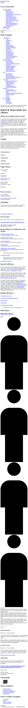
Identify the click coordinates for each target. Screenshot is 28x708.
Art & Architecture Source (6, 295)
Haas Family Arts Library (11, 18)
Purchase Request (10, 53)
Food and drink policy (5, 152)
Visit (4, 72)
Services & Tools (9, 62)
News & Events (6, 98)
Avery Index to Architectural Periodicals (9, 298)
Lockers (2, 155)
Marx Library (9, 21)
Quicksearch (8, 40)
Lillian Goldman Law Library (12, 20)
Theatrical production (19, 281)
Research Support (7, 60)
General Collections (10, 57)
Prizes (7, 92)
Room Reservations (10, 76)
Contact (7, 97)
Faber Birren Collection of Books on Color (13, 277)
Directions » (3, 186)
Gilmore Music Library (11, 17)
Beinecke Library (9, 12)
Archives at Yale (9, 45)
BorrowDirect (9, 51)
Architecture (13, 270)
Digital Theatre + (4, 300)
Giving (7, 95)
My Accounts (6, 28)
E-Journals (8, 48)
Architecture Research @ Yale (7, 234)
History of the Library (5, 163)
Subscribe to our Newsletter (9, 691)
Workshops (8, 64)
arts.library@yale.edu (5, 178)
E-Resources (8, 58)
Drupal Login (6, 693)
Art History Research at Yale (7, 237)
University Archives (10, 85)
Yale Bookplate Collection (20, 284)
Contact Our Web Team (8, 692)
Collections (5, 79)
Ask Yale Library (7, 26)
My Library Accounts (8, 690)
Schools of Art (7, 270)
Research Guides (9, 69)
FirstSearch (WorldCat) (11, 47)
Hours (2, 316)
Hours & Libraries (7, 9)
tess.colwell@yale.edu (5, 195)
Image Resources (4, 244)
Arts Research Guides (5, 255)
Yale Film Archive (10, 25)
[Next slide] (2, 625)
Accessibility (6, 699)
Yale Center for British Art (11, 24)
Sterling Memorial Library (11, 23)
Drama (20, 270)
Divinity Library (9, 15)
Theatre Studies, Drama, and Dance (8, 248)
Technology (3, 160)
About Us (5, 88)
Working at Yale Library (11, 90)
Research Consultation (11, 66)
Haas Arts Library (7, 314)
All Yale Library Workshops (7, 213)
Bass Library (8, 10)
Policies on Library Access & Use (13, 77)
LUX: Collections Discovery (7, 305)
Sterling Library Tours (10, 78)
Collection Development (11, 87)
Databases (8, 42)
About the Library (10, 89)
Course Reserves (9, 55)
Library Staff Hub (7, 703)
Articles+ (8, 44)
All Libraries (8, 73)
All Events (8, 101)
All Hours (3, 173)
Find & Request (6, 37)
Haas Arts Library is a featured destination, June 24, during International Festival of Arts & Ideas (13, 666)
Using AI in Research (10, 71)
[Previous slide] (1, 625)
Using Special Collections (11, 56)
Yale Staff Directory (10, 94)
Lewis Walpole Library (11, 19)
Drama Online (4, 302)
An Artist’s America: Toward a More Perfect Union (12, 222)
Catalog (7, 41)
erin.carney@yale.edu (5, 199)
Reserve (8, 655)
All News (8, 100)
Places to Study (9, 74)
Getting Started (9, 61)
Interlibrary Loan (9, 52)
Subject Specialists (10, 68)
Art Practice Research (5, 241)
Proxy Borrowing (4, 157)
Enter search (3, 30)
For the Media (9, 103)
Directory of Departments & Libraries (14, 93)
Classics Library (9, 13)
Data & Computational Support (12, 63)
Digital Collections (10, 46)
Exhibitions (8, 99)
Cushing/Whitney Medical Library (13, 14)
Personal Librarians (10, 67)
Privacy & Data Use (7, 702)
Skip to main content (5, 1)
